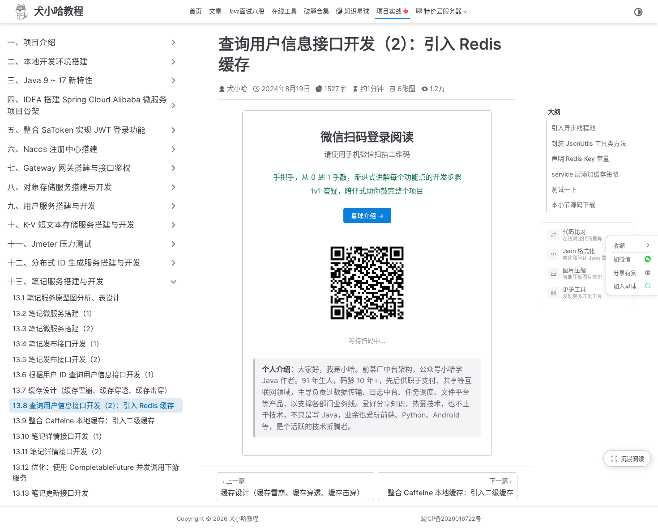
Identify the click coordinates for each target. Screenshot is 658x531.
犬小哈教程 (243, 518)
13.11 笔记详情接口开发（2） (59, 451)
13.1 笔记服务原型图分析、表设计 (66, 297)
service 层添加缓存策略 (585, 174)
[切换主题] (638, 12)
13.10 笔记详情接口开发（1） (59, 436)
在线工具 (284, 11)
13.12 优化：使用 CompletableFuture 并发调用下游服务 (96, 472)
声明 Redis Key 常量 (580, 158)
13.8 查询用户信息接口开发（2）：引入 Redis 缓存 (93, 405)
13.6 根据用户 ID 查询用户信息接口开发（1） (85, 374)
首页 (195, 11)
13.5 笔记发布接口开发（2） (59, 359)
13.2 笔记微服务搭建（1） (54, 313)
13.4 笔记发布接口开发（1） (58, 343)
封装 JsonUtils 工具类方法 (588, 143)
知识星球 (356, 11)
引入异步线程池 (573, 128)
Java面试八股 (247, 11)
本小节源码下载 (573, 205)
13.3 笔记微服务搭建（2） (55, 328)
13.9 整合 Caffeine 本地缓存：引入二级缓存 (84, 420)
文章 (215, 11)
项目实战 (389, 11)
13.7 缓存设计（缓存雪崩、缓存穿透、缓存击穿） (92, 390)
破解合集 (316, 11)
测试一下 (564, 189)
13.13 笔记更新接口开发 (51, 493)
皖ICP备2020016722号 (450, 518)
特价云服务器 (437, 13)
